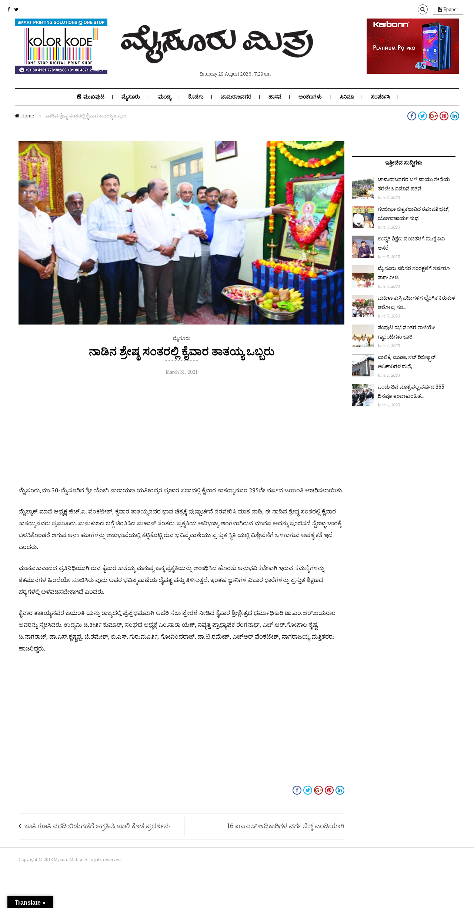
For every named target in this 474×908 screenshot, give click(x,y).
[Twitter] (16, 9)
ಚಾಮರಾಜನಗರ (236, 96)
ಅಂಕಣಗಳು (310, 96)
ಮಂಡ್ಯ (164, 96)
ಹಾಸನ (274, 96)
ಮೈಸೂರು (130, 96)
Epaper (450, 9)
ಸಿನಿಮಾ (347, 96)
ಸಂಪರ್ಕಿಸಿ (380, 96)
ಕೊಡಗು (196, 96)
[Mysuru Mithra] (218, 55)
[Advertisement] (181, 432)
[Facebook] (8, 9)
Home (27, 115)
